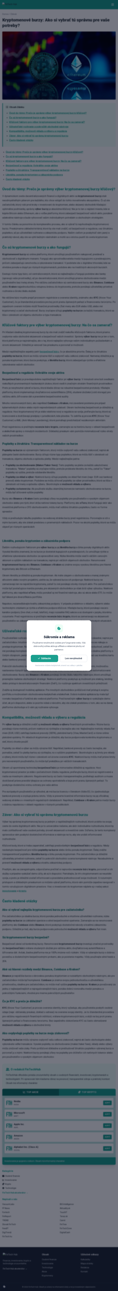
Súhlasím (46, 658)
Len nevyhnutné (73, 658)
